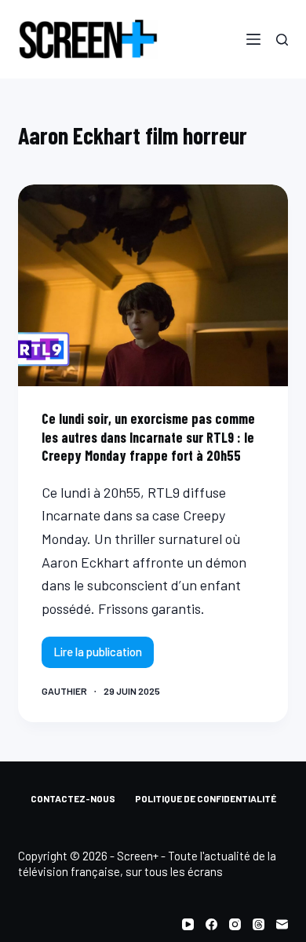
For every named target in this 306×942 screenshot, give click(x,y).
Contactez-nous (73, 798)
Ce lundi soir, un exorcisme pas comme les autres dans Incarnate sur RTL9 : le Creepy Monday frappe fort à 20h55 (148, 437)
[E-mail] (282, 924)
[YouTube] (188, 924)
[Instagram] (235, 924)
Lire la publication (100, 655)
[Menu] (253, 39)
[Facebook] (211, 924)
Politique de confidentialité (205, 798)
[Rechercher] (282, 40)
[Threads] (258, 924)
